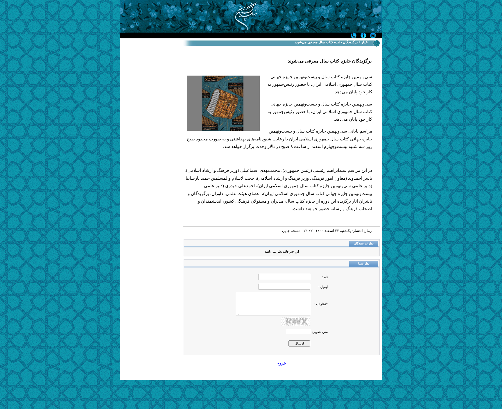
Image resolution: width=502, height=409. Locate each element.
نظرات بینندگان (364, 243)
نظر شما (364, 263)
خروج (281, 363)
